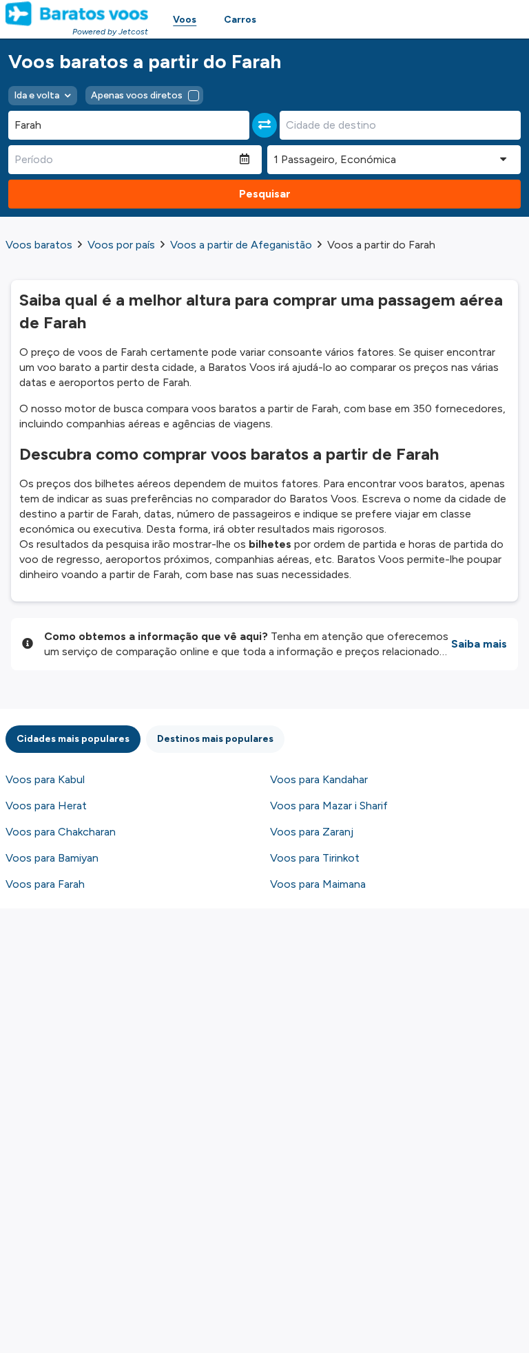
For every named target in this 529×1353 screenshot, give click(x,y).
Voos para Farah (45, 884)
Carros (240, 19)
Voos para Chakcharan (61, 831)
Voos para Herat (46, 805)
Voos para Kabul (45, 779)
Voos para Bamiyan (52, 857)
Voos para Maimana (318, 884)
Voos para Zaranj (311, 831)
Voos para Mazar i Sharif (329, 805)
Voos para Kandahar (319, 779)
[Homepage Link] (77, 13)
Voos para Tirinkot (315, 857)
